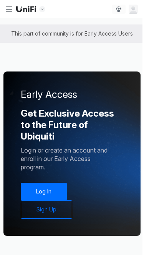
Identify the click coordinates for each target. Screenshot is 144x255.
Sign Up (46, 209)
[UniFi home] (26, 9)
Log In (43, 191)
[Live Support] (119, 9)
